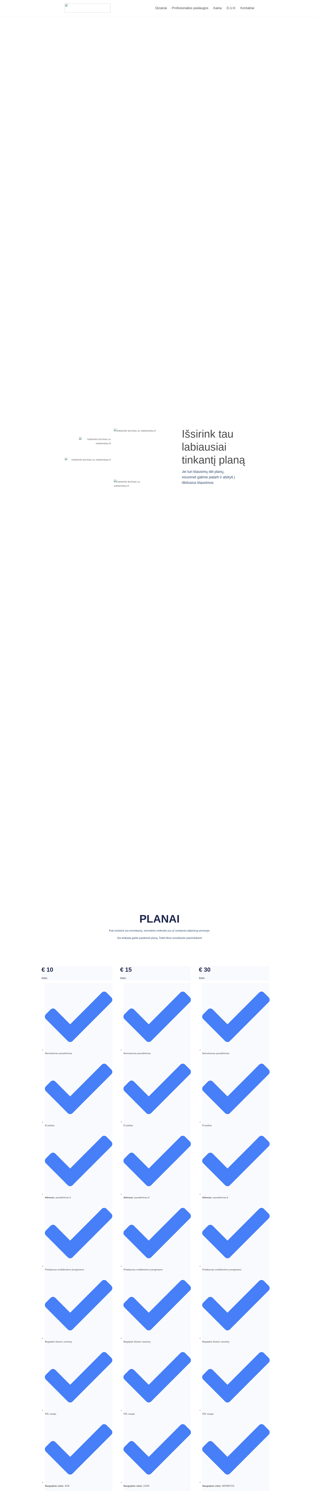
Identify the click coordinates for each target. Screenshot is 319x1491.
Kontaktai (247, 8)
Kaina (217, 8)
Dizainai (161, 8)
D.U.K (231, 8)
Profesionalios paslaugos (190, 8)
